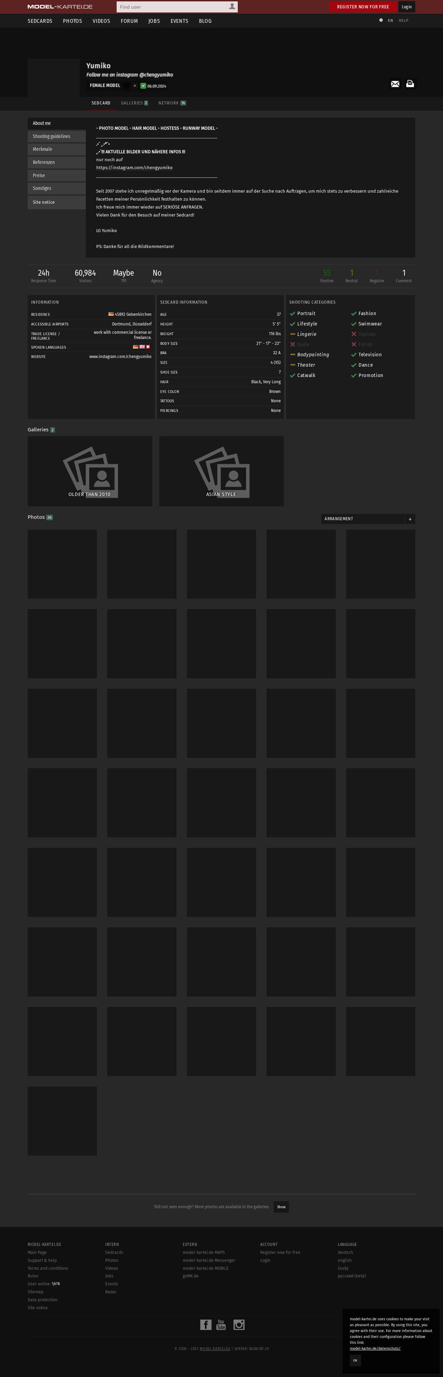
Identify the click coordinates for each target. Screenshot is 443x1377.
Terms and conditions (48, 1268)
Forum (129, 21)
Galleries (134, 102)
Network (171, 102)
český (343, 1268)
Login (407, 6)
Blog (205, 21)
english (345, 1260)
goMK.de (191, 1276)
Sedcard (101, 102)
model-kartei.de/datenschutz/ (375, 1348)
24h (43, 275)
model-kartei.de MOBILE (206, 1268)
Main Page (37, 1252)
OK (355, 1360)
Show (281, 1207)
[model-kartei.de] (60, 7)
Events (180, 21)
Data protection (42, 1299)
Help (403, 20)
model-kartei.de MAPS (204, 1252)
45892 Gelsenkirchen (133, 314)
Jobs (154, 21)
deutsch (345, 1252)
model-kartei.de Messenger (209, 1260)
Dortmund (121, 324)
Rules (33, 1276)
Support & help (42, 1260)
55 (327, 275)
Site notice (44, 202)
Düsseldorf (142, 324)
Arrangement (339, 518)
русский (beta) (352, 1276)
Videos (101, 21)
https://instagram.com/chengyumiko (134, 167)
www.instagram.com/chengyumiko (120, 356)
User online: (44, 1284)
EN (390, 20)
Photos (72, 21)
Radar (111, 1291)
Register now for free (363, 6)
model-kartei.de (215, 1349)
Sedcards (40, 21)
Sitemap (35, 1291)
